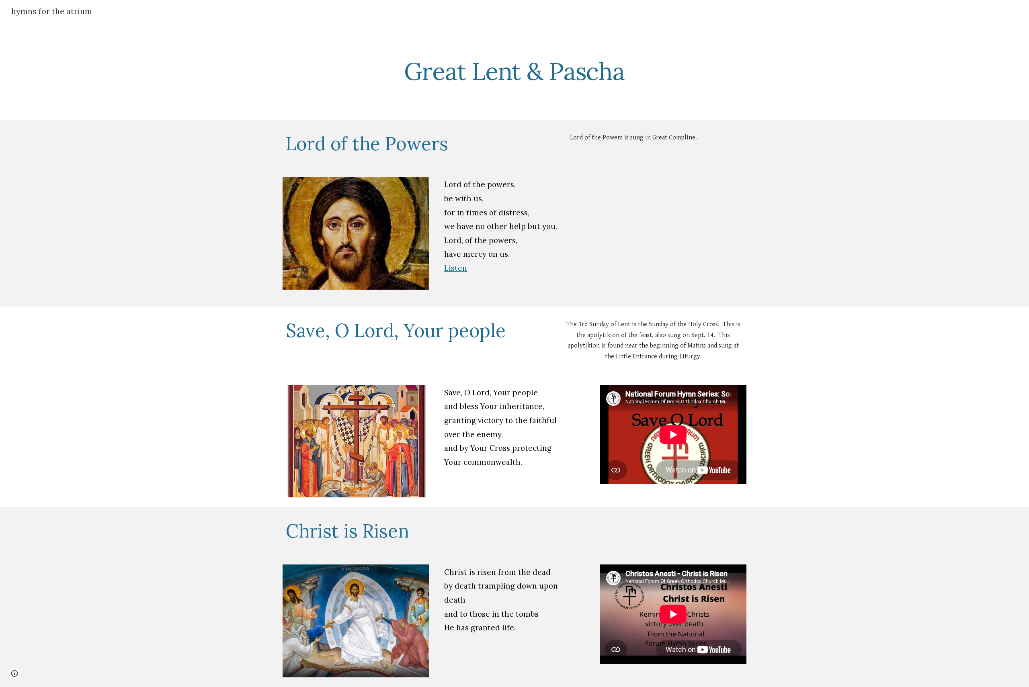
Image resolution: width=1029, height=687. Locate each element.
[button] (14, 673)
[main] (514, 71)
